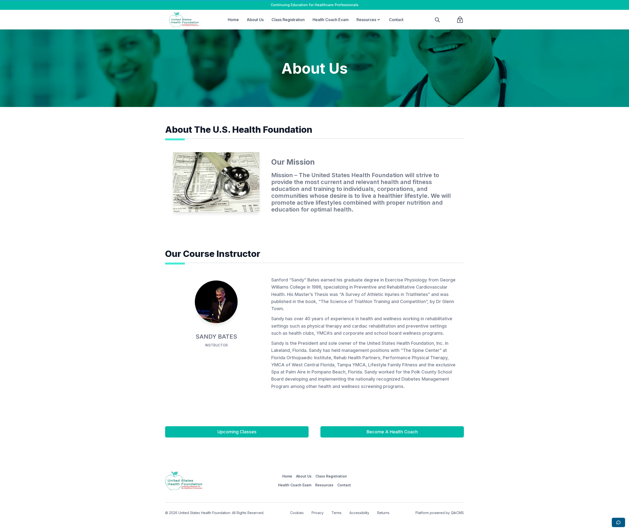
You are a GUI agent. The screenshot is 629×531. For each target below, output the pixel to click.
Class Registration (288, 19)
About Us (255, 19)
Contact (396, 19)
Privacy (318, 513)
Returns (383, 513)
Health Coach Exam (331, 19)
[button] (378, 19)
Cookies (297, 513)
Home (233, 19)
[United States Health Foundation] (184, 19)
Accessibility (359, 513)
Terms (336, 513)
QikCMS (457, 513)
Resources (366, 19)
